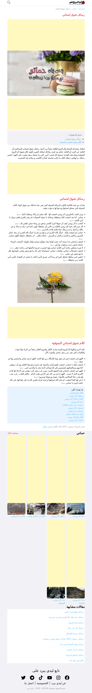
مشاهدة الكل (12, 433)
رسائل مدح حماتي (75, 411)
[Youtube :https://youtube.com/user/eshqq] (49, 679)
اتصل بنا (29, 683)
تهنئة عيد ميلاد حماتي (74, 414)
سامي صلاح (47, 426)
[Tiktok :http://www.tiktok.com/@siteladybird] (41, 679)
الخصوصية (42, 683)
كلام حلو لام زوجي (75, 417)
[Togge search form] (8, 2)
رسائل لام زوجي (76, 396)
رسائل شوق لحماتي (73, 139)
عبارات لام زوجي (76, 420)
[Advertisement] (46, 35)
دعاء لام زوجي (77, 402)
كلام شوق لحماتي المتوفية (70, 142)
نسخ (18, 214)
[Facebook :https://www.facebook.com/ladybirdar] (67, 679)
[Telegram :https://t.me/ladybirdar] (32, 679)
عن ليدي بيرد (58, 683)
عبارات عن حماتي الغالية (73, 405)
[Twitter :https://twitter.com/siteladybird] (23, 679)
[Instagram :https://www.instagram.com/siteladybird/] (58, 679)
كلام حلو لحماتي (76, 393)
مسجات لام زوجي (75, 408)
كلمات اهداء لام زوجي (74, 399)
